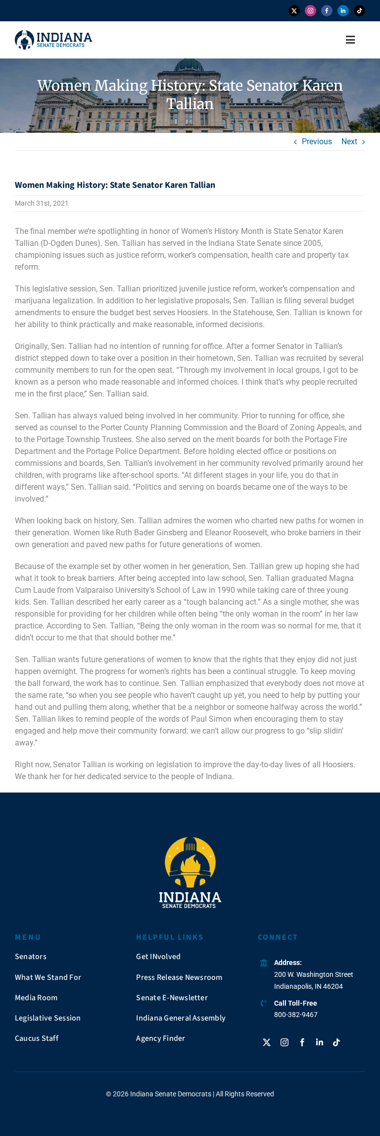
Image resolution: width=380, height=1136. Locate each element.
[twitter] (294, 10)
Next (349, 141)
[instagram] (310, 10)
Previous (317, 141)
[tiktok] (359, 10)
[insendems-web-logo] (53, 34)
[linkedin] (343, 10)
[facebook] (326, 10)
